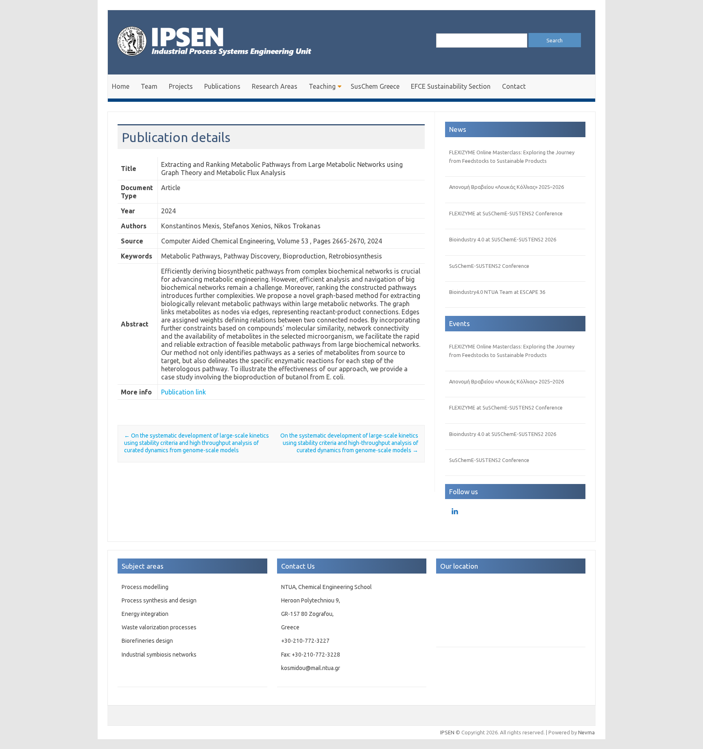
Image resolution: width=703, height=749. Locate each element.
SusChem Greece (375, 86)
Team (149, 86)
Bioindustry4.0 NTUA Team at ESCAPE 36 (497, 292)
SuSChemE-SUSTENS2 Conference (489, 266)
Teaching (322, 86)
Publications (222, 86)
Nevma (586, 732)
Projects (181, 86)
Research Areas (274, 86)
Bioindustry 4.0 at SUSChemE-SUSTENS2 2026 (502, 239)
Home (120, 86)
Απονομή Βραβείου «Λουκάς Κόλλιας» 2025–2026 (506, 187)
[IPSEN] (222, 60)
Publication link (183, 392)
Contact (514, 86)
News (457, 129)
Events (459, 323)
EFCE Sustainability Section (451, 86)
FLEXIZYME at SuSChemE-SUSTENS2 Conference (506, 213)
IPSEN (447, 732)
